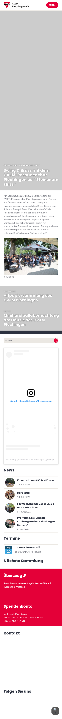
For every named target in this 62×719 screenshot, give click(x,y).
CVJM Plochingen (13, 165)
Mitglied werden (31, 596)
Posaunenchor (31, 165)
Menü (52, 5)
